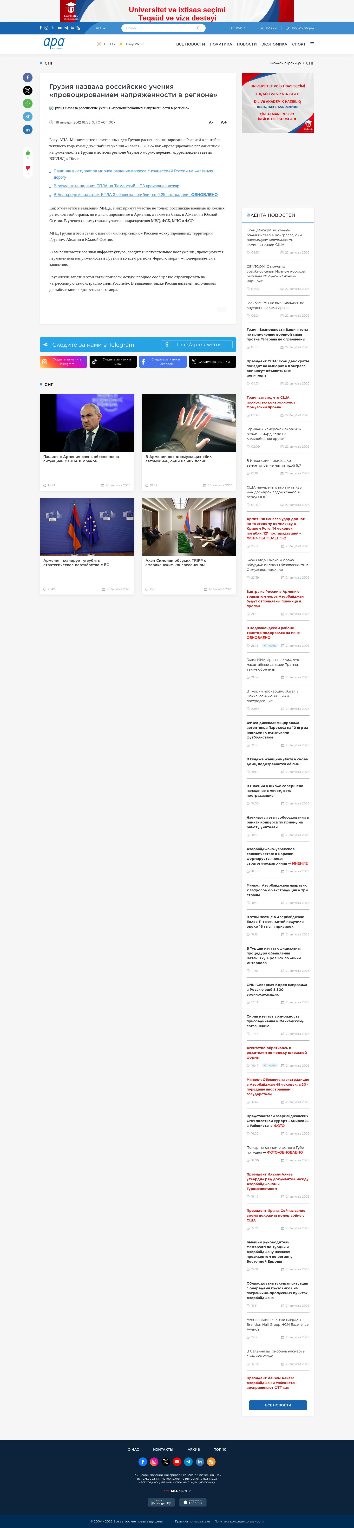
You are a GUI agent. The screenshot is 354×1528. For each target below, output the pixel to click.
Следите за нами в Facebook (165, 362)
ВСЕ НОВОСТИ (190, 44)
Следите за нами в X (214, 362)
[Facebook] (41, 28)
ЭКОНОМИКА (274, 44)
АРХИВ (194, 1449)
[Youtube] (60, 28)
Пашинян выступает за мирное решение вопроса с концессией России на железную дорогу (133, 174)
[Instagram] (46, 28)
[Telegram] (66, 28)
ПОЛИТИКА (221, 44)
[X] (53, 28)
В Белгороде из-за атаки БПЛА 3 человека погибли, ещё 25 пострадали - (136, 194)
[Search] (199, 28)
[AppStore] (193, 1503)
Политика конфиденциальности (239, 1521)
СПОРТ (299, 44)
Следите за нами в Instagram (67, 362)
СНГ (310, 63)
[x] (165, 1462)
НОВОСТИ (247, 44)
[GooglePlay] (161, 1503)
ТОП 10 (220, 1449)
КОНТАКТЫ (163, 1449)
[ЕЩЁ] (310, 44)
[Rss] (78, 28)
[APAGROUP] (177, 1491)
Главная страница (285, 63)
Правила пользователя (192, 1521)
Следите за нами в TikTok (117, 362)
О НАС (133, 1449)
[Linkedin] (72, 28)
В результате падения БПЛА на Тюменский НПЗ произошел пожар (116, 186)
